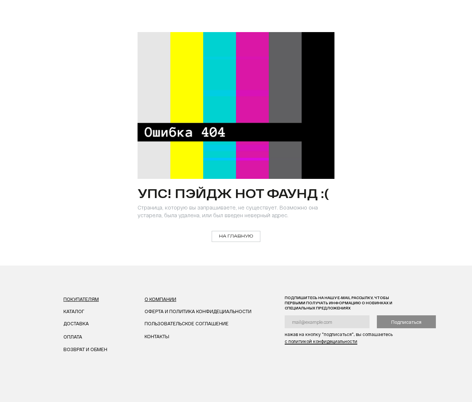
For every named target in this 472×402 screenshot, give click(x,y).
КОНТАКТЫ (157, 336)
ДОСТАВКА (76, 323)
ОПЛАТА (72, 337)
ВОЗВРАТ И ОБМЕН (85, 349)
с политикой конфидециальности (321, 341)
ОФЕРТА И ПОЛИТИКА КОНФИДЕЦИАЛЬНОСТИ (198, 311)
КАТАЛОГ (73, 311)
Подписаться (406, 322)
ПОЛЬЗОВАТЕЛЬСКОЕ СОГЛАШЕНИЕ (187, 323)
